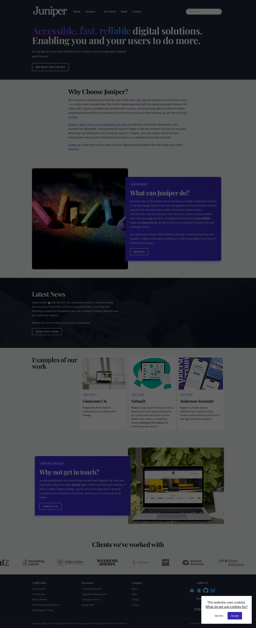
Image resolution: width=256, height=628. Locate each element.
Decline (219, 615)
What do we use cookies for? (226, 606)
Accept (235, 615)
